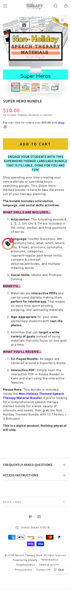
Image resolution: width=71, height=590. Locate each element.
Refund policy (49, 559)
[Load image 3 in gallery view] (35, 87)
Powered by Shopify (25, 559)
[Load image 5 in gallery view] (55, 87)
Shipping (22, 115)
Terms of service (49, 564)
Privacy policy (23, 569)
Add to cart (35, 144)
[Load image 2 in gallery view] (25, 87)
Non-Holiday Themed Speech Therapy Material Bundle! (33, 396)
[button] (55, 6)
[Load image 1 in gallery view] (15, 87)
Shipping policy (25, 564)
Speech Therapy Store (28, 555)
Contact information (48, 569)
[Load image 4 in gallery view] (45, 87)
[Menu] (5, 6)
